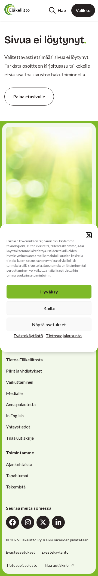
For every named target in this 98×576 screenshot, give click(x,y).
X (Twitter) (43, 522)
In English (15, 415)
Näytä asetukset (49, 324)
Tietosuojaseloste (21, 565)
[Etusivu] (25, 9)
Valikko (83, 10)
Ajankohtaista (19, 464)
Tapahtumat (17, 475)
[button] (88, 235)
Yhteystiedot (18, 426)
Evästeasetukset (20, 552)
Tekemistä (16, 486)
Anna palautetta (21, 404)
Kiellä (49, 308)
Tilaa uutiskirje (20, 437)
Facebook (12, 522)
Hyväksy (49, 291)
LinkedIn (58, 522)
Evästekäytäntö (28, 335)
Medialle (14, 393)
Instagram (27, 522)
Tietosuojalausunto (64, 335)
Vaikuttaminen (19, 382)
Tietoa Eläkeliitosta (24, 359)
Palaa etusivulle (29, 96)
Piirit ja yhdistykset (24, 370)
